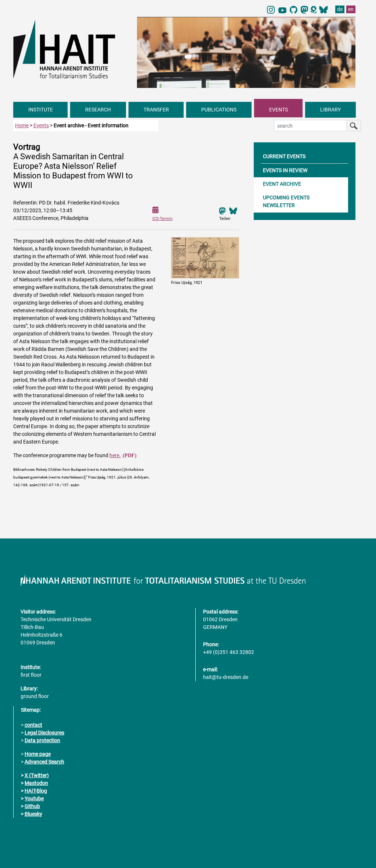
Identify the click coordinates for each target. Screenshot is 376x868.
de (340, 9)
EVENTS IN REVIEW (285, 170)
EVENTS (278, 110)
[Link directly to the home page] (71, 49)
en (351, 9)
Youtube (34, 798)
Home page (38, 754)
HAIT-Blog (36, 791)
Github (32, 806)
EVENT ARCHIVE (282, 184)
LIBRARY (330, 110)
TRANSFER (156, 110)
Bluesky (33, 814)
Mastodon (36, 783)
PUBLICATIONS (218, 110)
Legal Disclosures (44, 733)
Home (22, 125)
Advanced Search (44, 762)
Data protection (42, 740)
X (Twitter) (37, 775)
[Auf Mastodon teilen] (222, 210)
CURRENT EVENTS (284, 156)
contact (33, 725)
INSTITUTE (40, 110)
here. (115, 455)
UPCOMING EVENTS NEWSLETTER (286, 201)
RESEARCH (98, 110)
